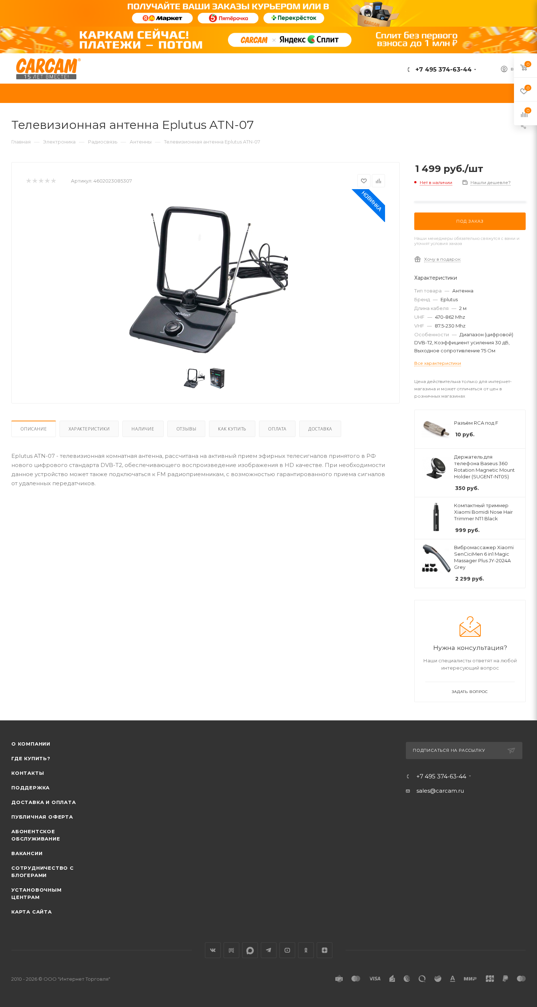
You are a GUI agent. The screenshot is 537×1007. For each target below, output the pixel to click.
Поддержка (30, 787)
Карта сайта (31, 912)
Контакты (27, 773)
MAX (250, 950)
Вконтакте (213, 950)
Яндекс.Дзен (324, 950)
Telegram (269, 950)
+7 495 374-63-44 (443, 69)
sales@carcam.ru (440, 790)
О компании (30, 744)
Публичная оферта (42, 817)
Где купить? (30, 758)
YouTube (287, 950)
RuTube (231, 950)
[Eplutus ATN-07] (205, 278)
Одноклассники (306, 950)
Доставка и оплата (43, 802)
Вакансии (26, 853)
